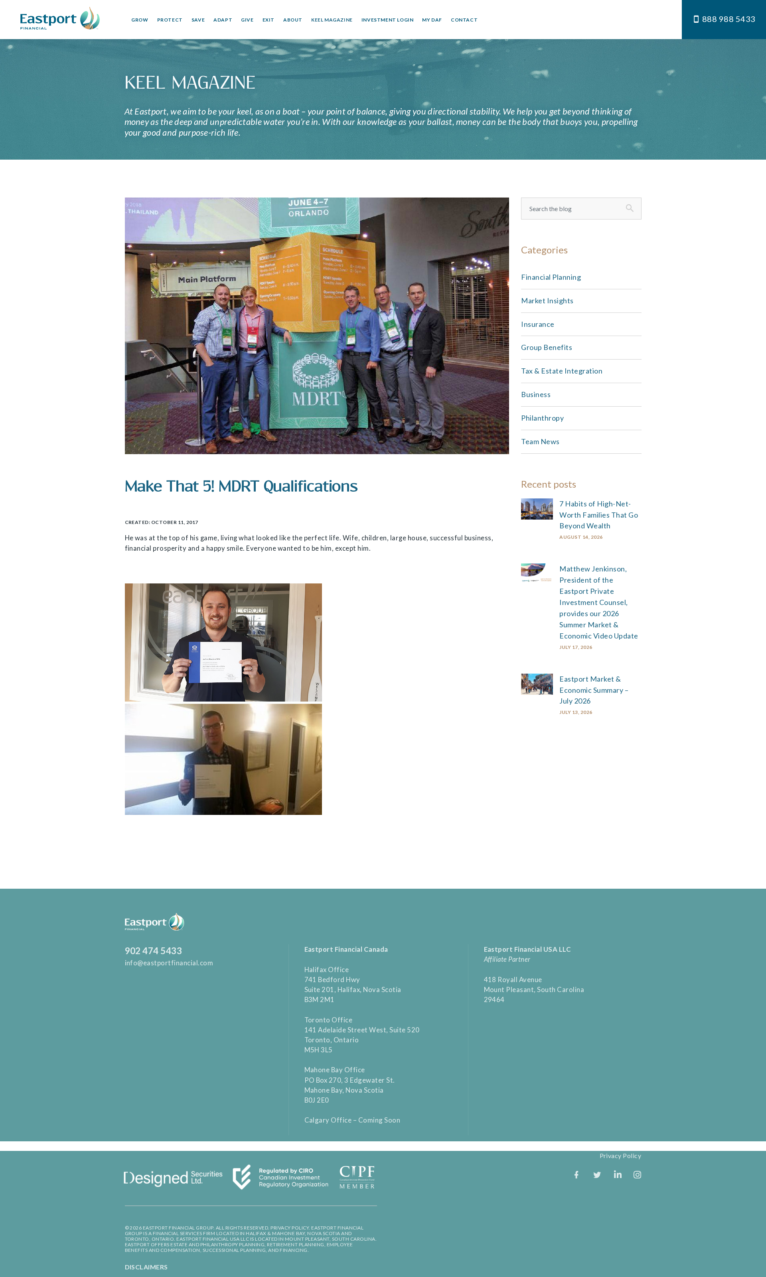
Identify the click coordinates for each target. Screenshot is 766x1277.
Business (536, 394)
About (292, 20)
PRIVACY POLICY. (290, 1228)
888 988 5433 (729, 19)
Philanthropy (542, 417)
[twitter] (597, 1174)
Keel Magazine (332, 20)
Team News (540, 441)
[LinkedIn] (618, 1174)
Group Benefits (546, 347)
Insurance (538, 324)
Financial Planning (551, 277)
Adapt (222, 20)
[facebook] (576, 1174)
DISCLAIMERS (146, 1267)
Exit (268, 20)
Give (247, 20)
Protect (170, 20)
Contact (464, 20)
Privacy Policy (621, 1155)
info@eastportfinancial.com (169, 963)
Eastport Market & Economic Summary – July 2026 (593, 690)
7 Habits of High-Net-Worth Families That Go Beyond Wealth (598, 514)
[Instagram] (638, 1174)
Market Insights (547, 300)
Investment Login (387, 20)
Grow (139, 20)
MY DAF (432, 20)
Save (198, 20)
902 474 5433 (153, 950)
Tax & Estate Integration (561, 370)
